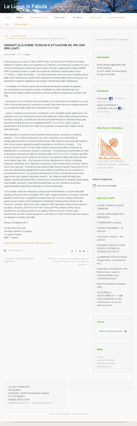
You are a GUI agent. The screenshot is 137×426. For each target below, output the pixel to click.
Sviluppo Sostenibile (18, 36)
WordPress (84, 414)
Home (6, 36)
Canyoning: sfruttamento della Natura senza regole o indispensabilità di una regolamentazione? (112, 274)
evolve (51, 414)
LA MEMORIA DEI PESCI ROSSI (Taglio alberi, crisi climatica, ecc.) (112, 260)
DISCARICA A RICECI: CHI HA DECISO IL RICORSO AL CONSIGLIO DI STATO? (111, 248)
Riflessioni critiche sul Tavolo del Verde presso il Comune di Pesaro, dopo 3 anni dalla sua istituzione (69, 262)
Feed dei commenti (106, 363)
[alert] (113, 185)
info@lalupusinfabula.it (18, 403)
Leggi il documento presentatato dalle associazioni (28, 243)
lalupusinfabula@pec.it (42, 403)
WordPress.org (104, 366)
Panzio (27, 55)
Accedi (100, 357)
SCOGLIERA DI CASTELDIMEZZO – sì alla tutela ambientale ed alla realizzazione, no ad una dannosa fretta (110, 299)
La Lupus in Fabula (25, 6)
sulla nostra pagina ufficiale (110, 100)
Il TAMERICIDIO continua (109, 222)
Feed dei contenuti (105, 360)
